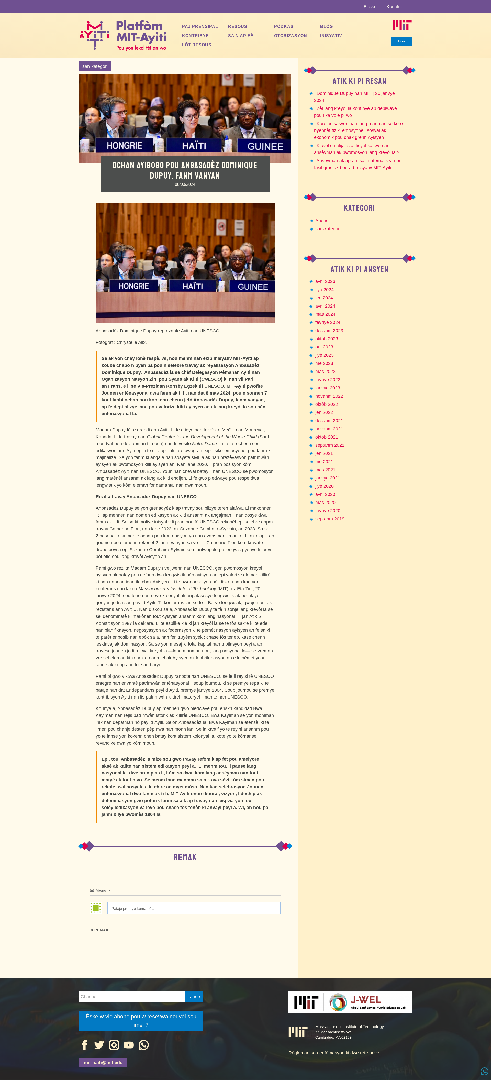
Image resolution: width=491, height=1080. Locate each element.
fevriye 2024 (327, 322)
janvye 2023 (327, 387)
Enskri (370, 6)
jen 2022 (324, 412)
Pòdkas (284, 26)
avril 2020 (325, 494)
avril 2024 (325, 306)
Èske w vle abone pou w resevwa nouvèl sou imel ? (141, 1020)
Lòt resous (196, 44)
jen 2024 (324, 297)
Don (401, 41)
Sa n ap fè (240, 35)
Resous (237, 26)
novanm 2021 (329, 428)
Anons (321, 220)
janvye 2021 (327, 478)
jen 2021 (324, 453)
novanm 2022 (329, 396)
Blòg (326, 26)
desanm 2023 (329, 330)
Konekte (394, 6)
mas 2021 (325, 469)
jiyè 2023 (324, 355)
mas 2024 (325, 314)
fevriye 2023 (327, 379)
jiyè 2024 (324, 289)
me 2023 (324, 363)
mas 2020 (325, 502)
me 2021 (324, 461)
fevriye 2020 (327, 510)
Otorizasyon (290, 35)
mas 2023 (325, 371)
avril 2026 (325, 281)
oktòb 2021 (326, 437)
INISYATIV (331, 35)
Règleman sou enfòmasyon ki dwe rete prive (333, 1052)
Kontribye (195, 35)
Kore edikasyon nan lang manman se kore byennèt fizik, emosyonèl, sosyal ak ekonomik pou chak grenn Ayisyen (358, 130)
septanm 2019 (329, 518)
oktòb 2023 (326, 338)
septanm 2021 (329, 445)
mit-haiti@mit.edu (103, 1062)
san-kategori (95, 66)
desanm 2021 (329, 420)
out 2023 (324, 347)
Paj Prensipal (200, 26)
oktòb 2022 (326, 404)
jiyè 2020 (324, 486)
